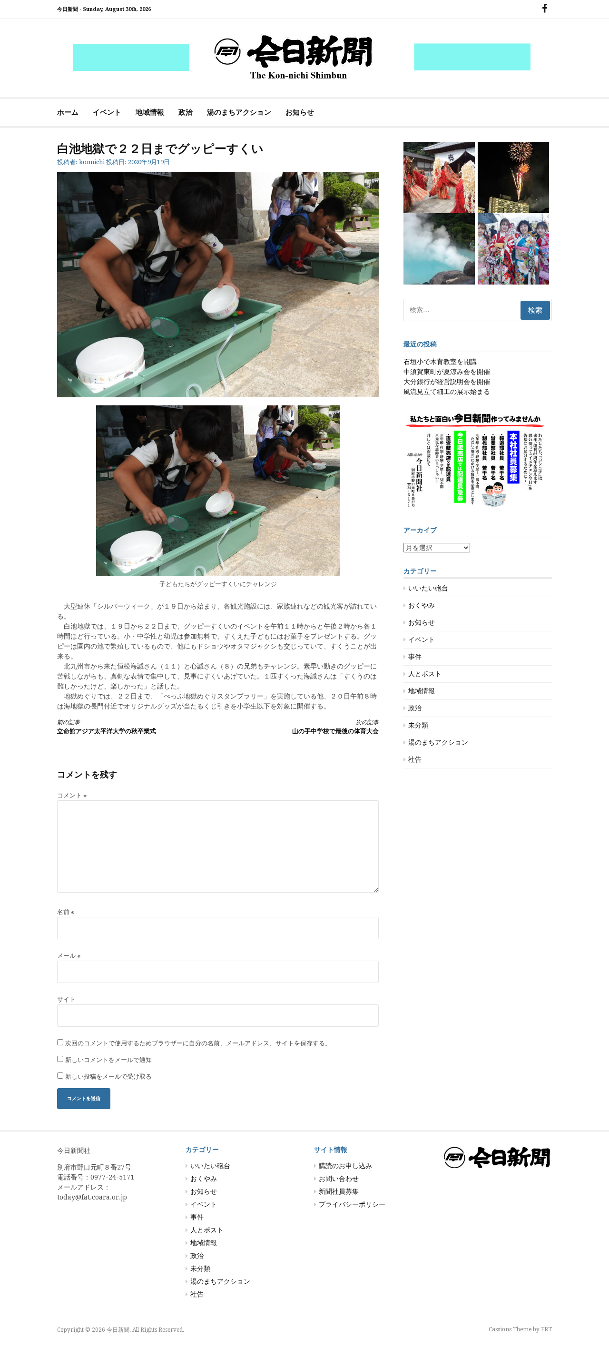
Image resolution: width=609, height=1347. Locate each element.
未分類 (418, 725)
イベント (107, 112)
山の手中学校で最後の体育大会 (335, 727)
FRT (546, 1329)
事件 (415, 656)
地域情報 (150, 112)
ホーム (68, 112)
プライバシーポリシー (352, 1204)
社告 (415, 759)
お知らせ (299, 112)
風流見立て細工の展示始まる (446, 391)
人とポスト (425, 674)
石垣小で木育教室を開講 (440, 361)
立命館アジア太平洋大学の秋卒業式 (106, 727)
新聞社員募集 (339, 1191)
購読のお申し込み (345, 1166)
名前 (66, 911)
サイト (66, 999)
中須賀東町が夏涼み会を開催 (446, 371)
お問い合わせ (339, 1178)
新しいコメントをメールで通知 (108, 1059)
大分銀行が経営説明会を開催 (446, 381)
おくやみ (421, 605)
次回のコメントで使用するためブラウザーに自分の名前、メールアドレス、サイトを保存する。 (198, 1043)
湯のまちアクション (239, 112)
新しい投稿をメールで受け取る (108, 1076)
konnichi (92, 162)
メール (69, 955)
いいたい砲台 (428, 588)
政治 (185, 112)
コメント (72, 795)
